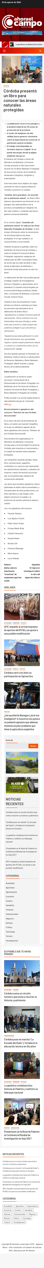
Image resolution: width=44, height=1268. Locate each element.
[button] (4, 51)
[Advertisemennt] (22, 33)
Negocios (10, 919)
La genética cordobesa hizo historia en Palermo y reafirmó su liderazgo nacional (22, 838)
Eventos (15, 669)
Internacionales (12, 914)
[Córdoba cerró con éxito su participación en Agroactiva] (22, 652)
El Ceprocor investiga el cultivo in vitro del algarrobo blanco (32, 571)
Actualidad (8, 623)
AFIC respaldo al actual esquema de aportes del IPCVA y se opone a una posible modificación (21, 630)
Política (6, 86)
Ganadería (16, 623)
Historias (9, 910)
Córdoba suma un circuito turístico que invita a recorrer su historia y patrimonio (20, 997)
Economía (10, 896)
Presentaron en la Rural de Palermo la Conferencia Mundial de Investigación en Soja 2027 (21, 851)
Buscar (9, 740)
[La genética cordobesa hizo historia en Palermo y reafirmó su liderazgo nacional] (22, 1065)
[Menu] (4, 51)
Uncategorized (12, 941)
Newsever (18, 1251)
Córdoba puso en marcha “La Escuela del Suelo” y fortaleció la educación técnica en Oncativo (21, 825)
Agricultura (10, 888)
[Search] (40, 50)
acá (9, 404)
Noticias (9, 923)
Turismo (9, 936)
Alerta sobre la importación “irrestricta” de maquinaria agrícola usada (12, 573)
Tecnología (10, 932)
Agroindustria (11, 892)
